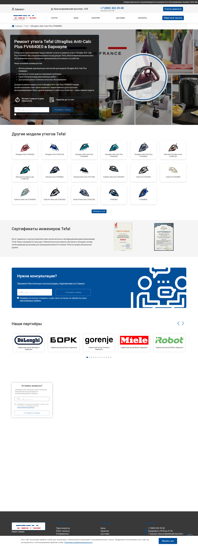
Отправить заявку (63, 110)
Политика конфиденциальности (78, 542)
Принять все (168, 541)
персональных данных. (80, 114)
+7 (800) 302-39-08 (112, 7)
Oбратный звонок (173, 18)
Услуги (54, 18)
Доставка (120, 18)
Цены (76, 18)
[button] (178, 323)
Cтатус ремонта (173, 9)
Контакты (142, 18)
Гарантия (95, 18)
